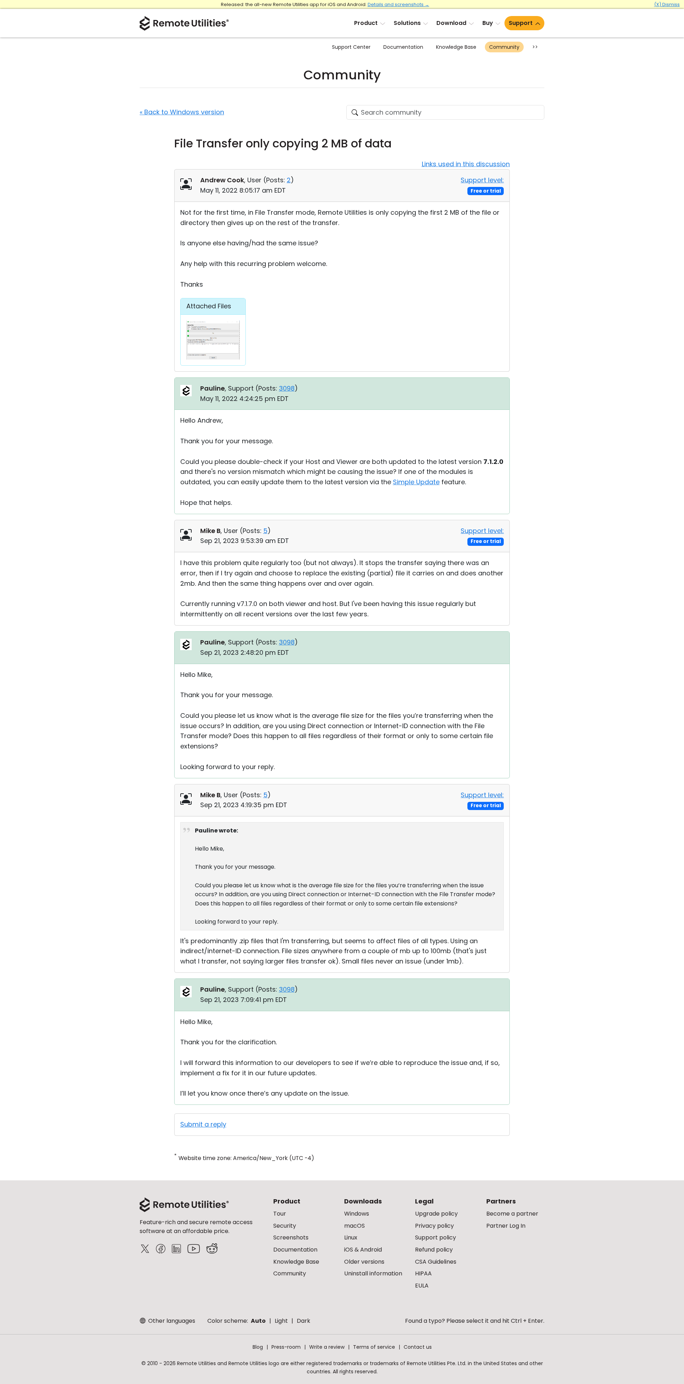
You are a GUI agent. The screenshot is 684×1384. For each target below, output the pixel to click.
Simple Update (416, 481)
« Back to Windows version (182, 112)
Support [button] (521, 23)
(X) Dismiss (667, 4)
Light (281, 1321)
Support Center (351, 47)
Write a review (326, 1347)
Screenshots (291, 1237)
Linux (350, 1237)
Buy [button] (487, 23)
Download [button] (451, 23)
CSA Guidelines (435, 1262)
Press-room (286, 1347)
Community (504, 47)
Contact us (418, 1347)
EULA (422, 1285)
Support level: (482, 180)
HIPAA (423, 1273)
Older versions (364, 1262)
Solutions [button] (407, 23)
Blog (258, 1347)
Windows (356, 1214)
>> (535, 47)
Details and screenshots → (398, 4)
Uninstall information (373, 1273)
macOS (354, 1226)
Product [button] (366, 23)
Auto (258, 1321)
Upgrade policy (436, 1214)
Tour (279, 1214)
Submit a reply (203, 1124)
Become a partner (512, 1214)
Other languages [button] (171, 1321)
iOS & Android (363, 1249)
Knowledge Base (456, 47)
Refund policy (434, 1249)
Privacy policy (434, 1226)
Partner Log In (505, 1226)
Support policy (435, 1237)
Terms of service (374, 1347)
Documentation (403, 47)
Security (284, 1226)
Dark (303, 1321)
